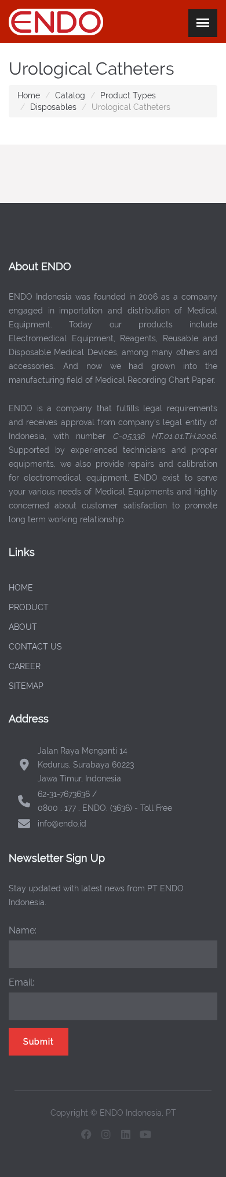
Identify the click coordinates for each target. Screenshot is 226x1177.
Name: (23, 930)
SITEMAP (26, 686)
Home (28, 95)
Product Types (128, 95)
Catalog (70, 95)
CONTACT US (35, 646)
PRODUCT (29, 607)
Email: (21, 982)
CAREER (25, 666)
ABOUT (23, 627)
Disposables (53, 107)
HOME (21, 587)
